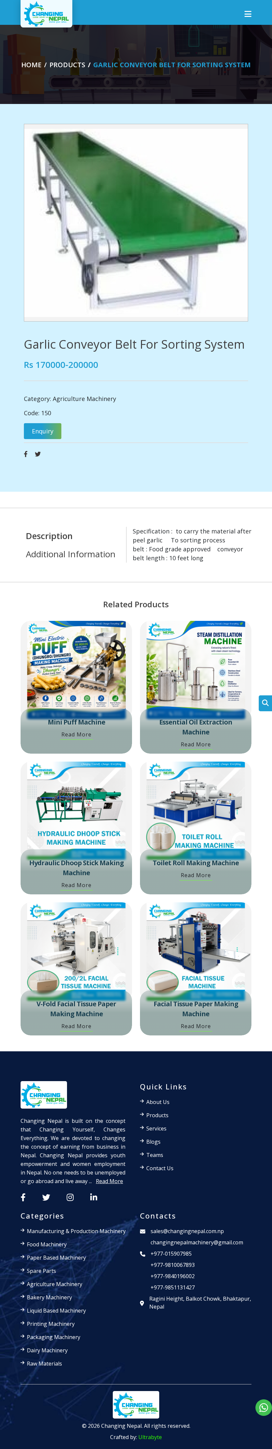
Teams (154, 1155)
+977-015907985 (171, 1253)
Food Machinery (47, 1244)
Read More (76, 734)
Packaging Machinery (53, 1337)
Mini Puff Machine (76, 722)
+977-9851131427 (173, 1287)
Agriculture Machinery (84, 399)
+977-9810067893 (173, 1265)
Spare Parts (41, 1270)
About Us (158, 1102)
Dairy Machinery (47, 1350)
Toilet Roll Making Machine (196, 862)
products (67, 64)
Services (156, 1128)
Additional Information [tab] (70, 554)
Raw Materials (44, 1363)
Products (157, 1115)
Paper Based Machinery (56, 1257)
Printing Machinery (51, 1323)
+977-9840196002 (173, 1276)
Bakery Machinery (49, 1297)
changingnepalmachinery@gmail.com (197, 1242)
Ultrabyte (150, 1437)
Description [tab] (49, 536)
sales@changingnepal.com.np (187, 1231)
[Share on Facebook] (26, 454)
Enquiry (42, 431)
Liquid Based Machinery (56, 1310)
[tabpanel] (188, 545)
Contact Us (159, 1168)
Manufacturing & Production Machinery (76, 1231)
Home (31, 64)
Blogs (153, 1141)
